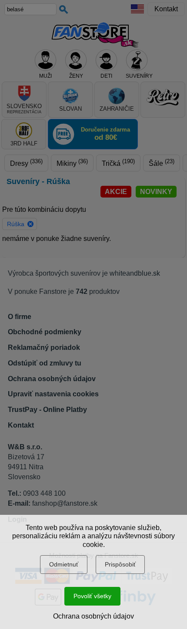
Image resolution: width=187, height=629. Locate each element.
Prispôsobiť (120, 564)
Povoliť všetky (92, 596)
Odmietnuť (63, 564)
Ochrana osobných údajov (93, 616)
